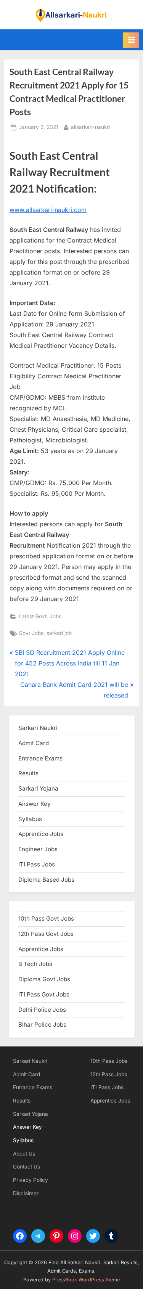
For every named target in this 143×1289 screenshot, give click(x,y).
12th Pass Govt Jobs (46, 933)
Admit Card (26, 1074)
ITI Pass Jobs (36, 864)
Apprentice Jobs (40, 833)
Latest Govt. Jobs (40, 616)
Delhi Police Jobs (42, 1009)
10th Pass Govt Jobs (46, 918)
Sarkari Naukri (38, 727)
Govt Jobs (31, 633)
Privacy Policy (30, 1180)
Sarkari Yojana (30, 1114)
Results (22, 1101)
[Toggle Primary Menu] (131, 40)
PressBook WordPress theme (86, 1280)
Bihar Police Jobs (42, 1024)
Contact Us (26, 1167)
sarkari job (59, 633)
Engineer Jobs (38, 849)
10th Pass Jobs (108, 1061)
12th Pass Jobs (108, 1074)
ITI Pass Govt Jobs (43, 994)
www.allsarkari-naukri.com (48, 210)
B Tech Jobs (35, 964)
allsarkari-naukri (90, 127)
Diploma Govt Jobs (44, 979)
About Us (24, 1154)
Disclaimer (26, 1193)
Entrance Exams (32, 1087)
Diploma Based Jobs (46, 879)
